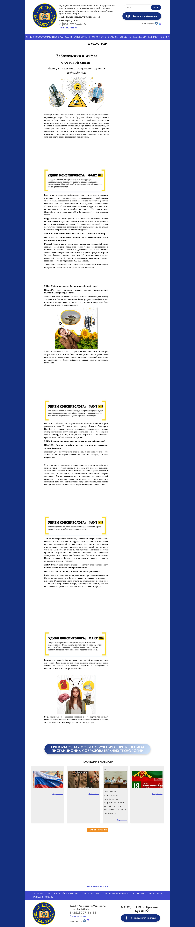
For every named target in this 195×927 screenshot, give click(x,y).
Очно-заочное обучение (105, 37)
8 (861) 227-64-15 (72, 24)
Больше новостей (97, 830)
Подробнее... (57, 794)
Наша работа (139, 37)
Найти (155, 7)
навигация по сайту (158, 37)
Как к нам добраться (97, 886)
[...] (48, 779)
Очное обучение (82, 37)
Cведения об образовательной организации (49, 37)
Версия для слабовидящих (144, 16)
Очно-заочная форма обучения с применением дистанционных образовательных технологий (97, 749)
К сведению (125, 37)
